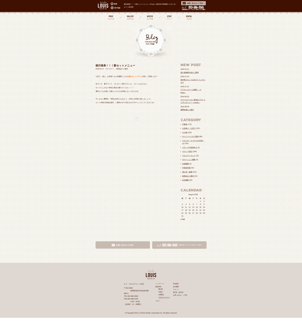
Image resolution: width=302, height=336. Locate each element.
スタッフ (169, 17)
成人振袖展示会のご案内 (189, 72)
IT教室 (184, 124)
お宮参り (161, 294)
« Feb (182, 219)
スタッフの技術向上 (189, 147)
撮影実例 (158, 286)
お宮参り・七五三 (188, 128)
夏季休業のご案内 (187, 110)
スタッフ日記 (187, 151)
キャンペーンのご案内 (190, 136)
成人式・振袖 (187, 172)
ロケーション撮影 (188, 160)
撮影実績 (130, 17)
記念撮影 (185, 180)
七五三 (160, 291)
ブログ (157, 301)
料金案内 (111, 17)
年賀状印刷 (186, 168)
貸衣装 (188, 17)
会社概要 (150, 17)
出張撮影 (185, 164)
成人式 (160, 288)
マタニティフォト (188, 156)
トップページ (159, 283)
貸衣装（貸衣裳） (178, 292)
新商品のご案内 (188, 176)
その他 (184, 132)
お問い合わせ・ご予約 (180, 295)
